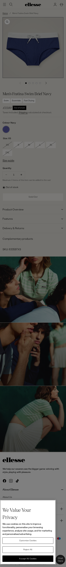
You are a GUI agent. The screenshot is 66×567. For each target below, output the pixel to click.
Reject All (27, 549)
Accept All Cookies (28, 559)
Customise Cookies (28, 540)
